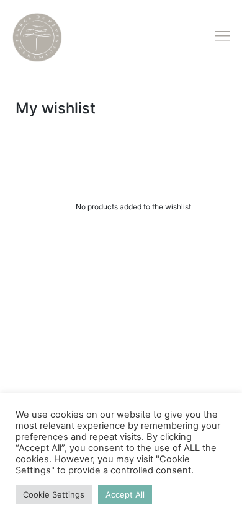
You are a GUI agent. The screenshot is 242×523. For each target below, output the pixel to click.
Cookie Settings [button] (53, 494)
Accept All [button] (125, 494)
